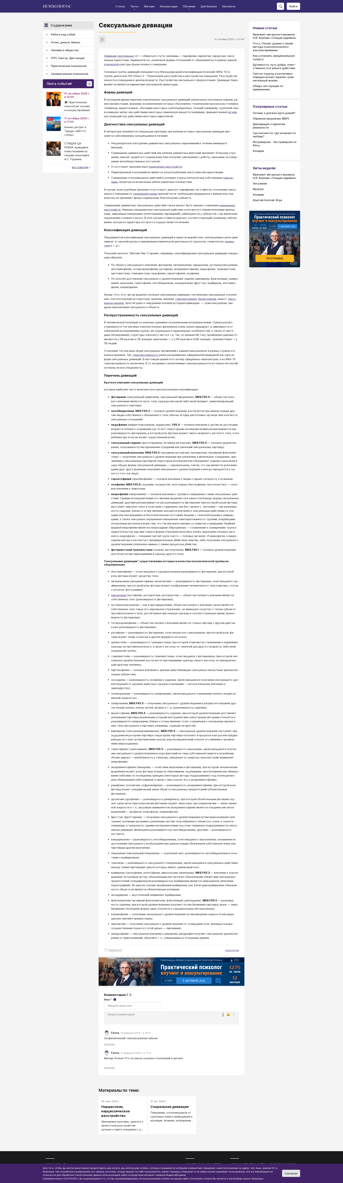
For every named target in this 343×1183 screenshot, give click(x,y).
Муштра (258, 189)
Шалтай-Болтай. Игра (267, 200)
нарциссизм (118, 595)
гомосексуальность (145, 355)
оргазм (232, 112)
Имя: (109, 999)
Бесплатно (229, 6)
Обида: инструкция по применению (268, 87)
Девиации (110, 56)
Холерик (258, 151)
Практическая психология (68, 66)
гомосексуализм (186, 299)
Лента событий (59, 84)
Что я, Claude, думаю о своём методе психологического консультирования (273, 47)
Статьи (120, 6)
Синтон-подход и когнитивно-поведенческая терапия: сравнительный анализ (274, 77)
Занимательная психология (69, 74)
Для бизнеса (209, 6)
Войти (293, 6)
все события (80, 167)
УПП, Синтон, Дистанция (67, 58)
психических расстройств (165, 166)
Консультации (168, 6)
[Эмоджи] (228, 1015)
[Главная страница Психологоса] (58, 6)
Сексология (232, 950)
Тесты (134, 6)
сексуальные (125, 56)
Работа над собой (63, 34)
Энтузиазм (260, 183)
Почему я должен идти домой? (274, 113)
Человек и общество (64, 50)
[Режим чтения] (102, 39)
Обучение (189, 6)
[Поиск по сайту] (280, 6)
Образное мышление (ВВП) (271, 118)
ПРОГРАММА (274, 258)
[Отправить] (233, 1014)
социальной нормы (145, 193)
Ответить (109, 1044)
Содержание (61, 25)
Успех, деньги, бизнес (65, 42)
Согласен (291, 1173)
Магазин (149, 6)
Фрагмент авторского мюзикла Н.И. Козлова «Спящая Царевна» (274, 36)
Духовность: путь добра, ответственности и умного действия (274, 66)
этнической (111, 64)
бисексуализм (207, 299)
